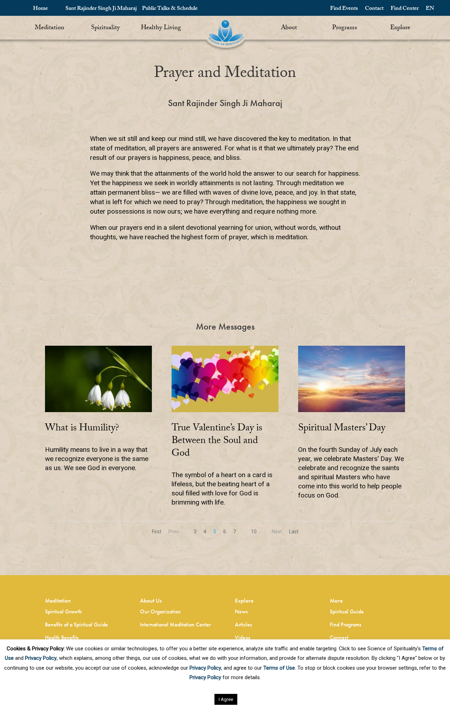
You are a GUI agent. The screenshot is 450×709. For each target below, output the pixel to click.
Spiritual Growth (63, 611)
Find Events (344, 9)
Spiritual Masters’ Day (341, 429)
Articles (243, 624)
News (241, 611)
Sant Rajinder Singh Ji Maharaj (101, 9)
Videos (242, 637)
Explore (400, 28)
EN (430, 9)
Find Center (405, 9)
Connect (339, 637)
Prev (173, 531)
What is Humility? (82, 429)
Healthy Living (161, 28)
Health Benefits (62, 637)
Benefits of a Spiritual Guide (76, 624)
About (289, 28)
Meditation (49, 28)
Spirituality (105, 28)
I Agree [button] (226, 699)
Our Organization (160, 611)
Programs (344, 28)
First (156, 531)
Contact (374, 9)
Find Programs (345, 624)
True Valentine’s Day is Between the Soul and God (217, 442)
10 (254, 531)
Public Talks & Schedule (170, 9)
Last (293, 531)
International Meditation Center (175, 624)
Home (40, 9)
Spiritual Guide (347, 611)
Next (277, 531)
